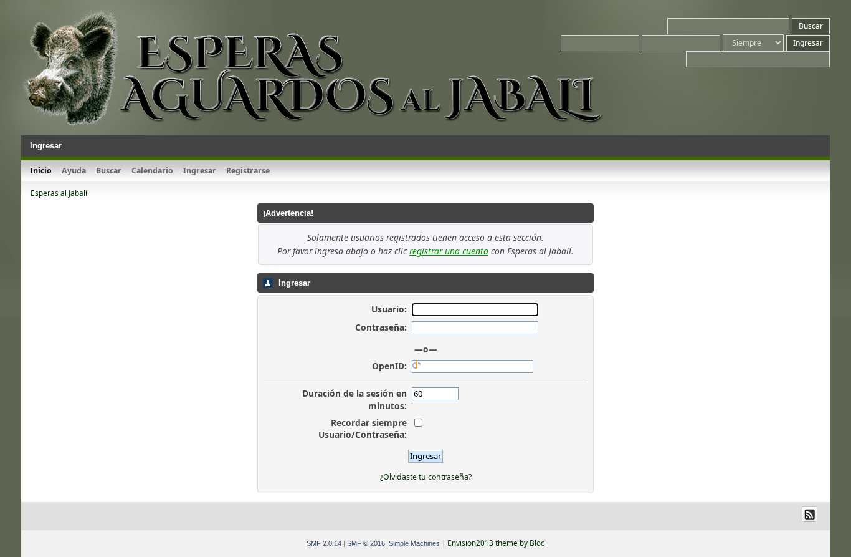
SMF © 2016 (366, 543)
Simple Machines (414, 543)
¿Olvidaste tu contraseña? (426, 477)
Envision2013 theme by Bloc (495, 543)
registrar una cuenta (448, 251)
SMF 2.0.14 (324, 543)
